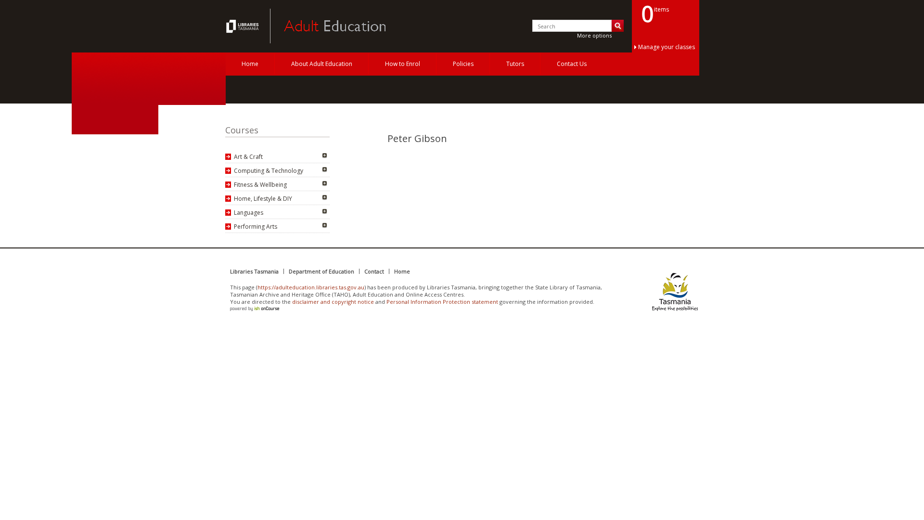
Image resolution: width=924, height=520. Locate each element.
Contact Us (572, 64)
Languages (248, 212)
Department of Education (321, 271)
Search (618, 26)
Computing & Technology (268, 171)
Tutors (515, 64)
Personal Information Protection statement (442, 301)
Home (250, 64)
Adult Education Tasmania (243, 26)
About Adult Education (321, 64)
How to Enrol (402, 64)
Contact (374, 271)
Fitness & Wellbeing (260, 185)
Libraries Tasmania (254, 271)
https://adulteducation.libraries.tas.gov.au (310, 287)
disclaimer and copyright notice (333, 301)
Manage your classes (666, 47)
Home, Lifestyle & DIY (263, 199)
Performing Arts (255, 226)
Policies (463, 64)
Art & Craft (248, 157)
